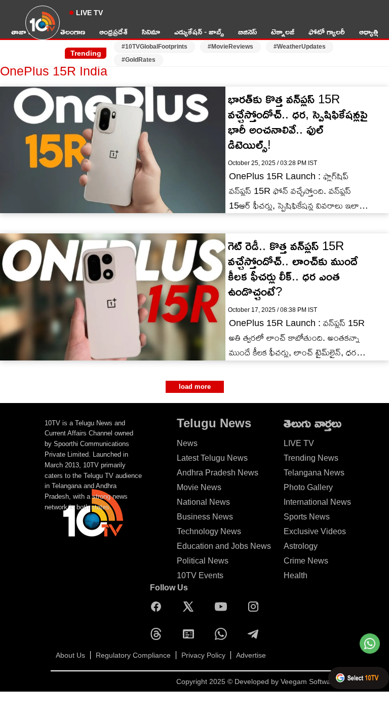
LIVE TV (89, 13)
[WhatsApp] (223, 634)
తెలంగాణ (72, 31)
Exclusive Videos (315, 531)
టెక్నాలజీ (282, 31)
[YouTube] (223, 606)
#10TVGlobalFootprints (154, 46)
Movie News (199, 487)
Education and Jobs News (224, 546)
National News (203, 502)
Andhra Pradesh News (217, 472)
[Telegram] (255, 634)
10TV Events (200, 575)
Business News (205, 516)
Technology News (209, 531)
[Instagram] (255, 606)
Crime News (306, 560)
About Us (70, 655)
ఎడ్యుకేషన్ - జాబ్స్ (199, 31)
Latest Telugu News (212, 458)
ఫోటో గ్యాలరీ (326, 31)
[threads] (158, 634)
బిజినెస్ (247, 31)
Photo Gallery (308, 487)
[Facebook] (158, 606)
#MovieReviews (230, 46)
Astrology (301, 546)
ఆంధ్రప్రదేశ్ (113, 31)
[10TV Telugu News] (42, 29)
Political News (202, 560)
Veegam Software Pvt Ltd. (322, 681)
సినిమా (151, 31)
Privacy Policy (203, 655)
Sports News (307, 516)
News (187, 443)
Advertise (251, 655)
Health (295, 575)
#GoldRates (138, 59)
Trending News (311, 458)
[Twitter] (191, 606)
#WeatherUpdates (300, 46)
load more (195, 386)
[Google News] (191, 634)
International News (317, 502)
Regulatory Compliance (133, 655)
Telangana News (314, 472)
